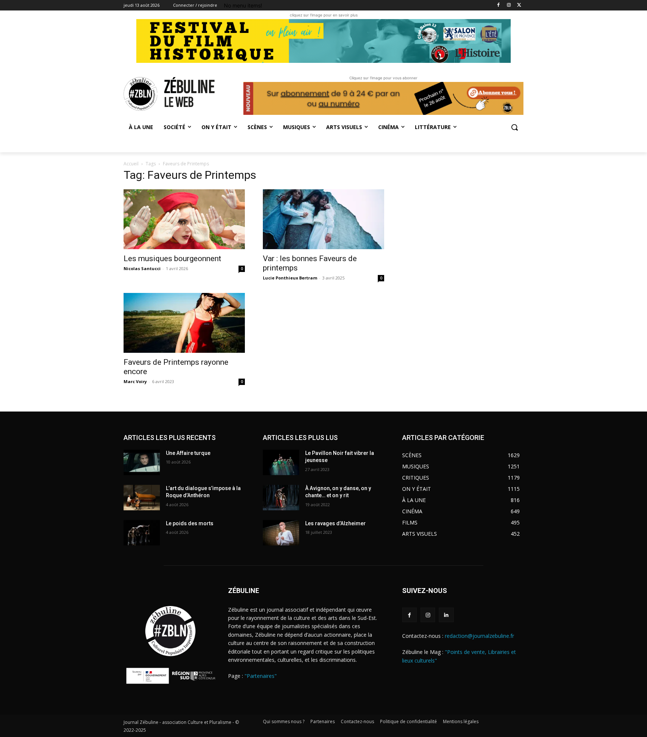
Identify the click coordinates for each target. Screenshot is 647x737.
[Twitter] (519, 5)
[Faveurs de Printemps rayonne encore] (184, 323)
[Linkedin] (446, 615)
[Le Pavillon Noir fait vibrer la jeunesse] (281, 462)
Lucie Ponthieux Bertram (290, 278)
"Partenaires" (260, 675)
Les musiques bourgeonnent (172, 258)
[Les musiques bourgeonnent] (184, 219)
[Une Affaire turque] (142, 462)
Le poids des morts (189, 523)
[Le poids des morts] (142, 532)
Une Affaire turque (188, 453)
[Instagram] (508, 5)
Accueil (131, 163)
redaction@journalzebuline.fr (479, 635)
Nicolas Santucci (142, 268)
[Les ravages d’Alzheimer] (281, 532)
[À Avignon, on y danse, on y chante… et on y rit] (281, 497)
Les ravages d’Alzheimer (335, 523)
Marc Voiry (135, 381)
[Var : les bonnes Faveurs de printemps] (323, 219)
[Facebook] (498, 5)
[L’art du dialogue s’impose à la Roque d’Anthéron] (142, 497)
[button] (514, 127)
